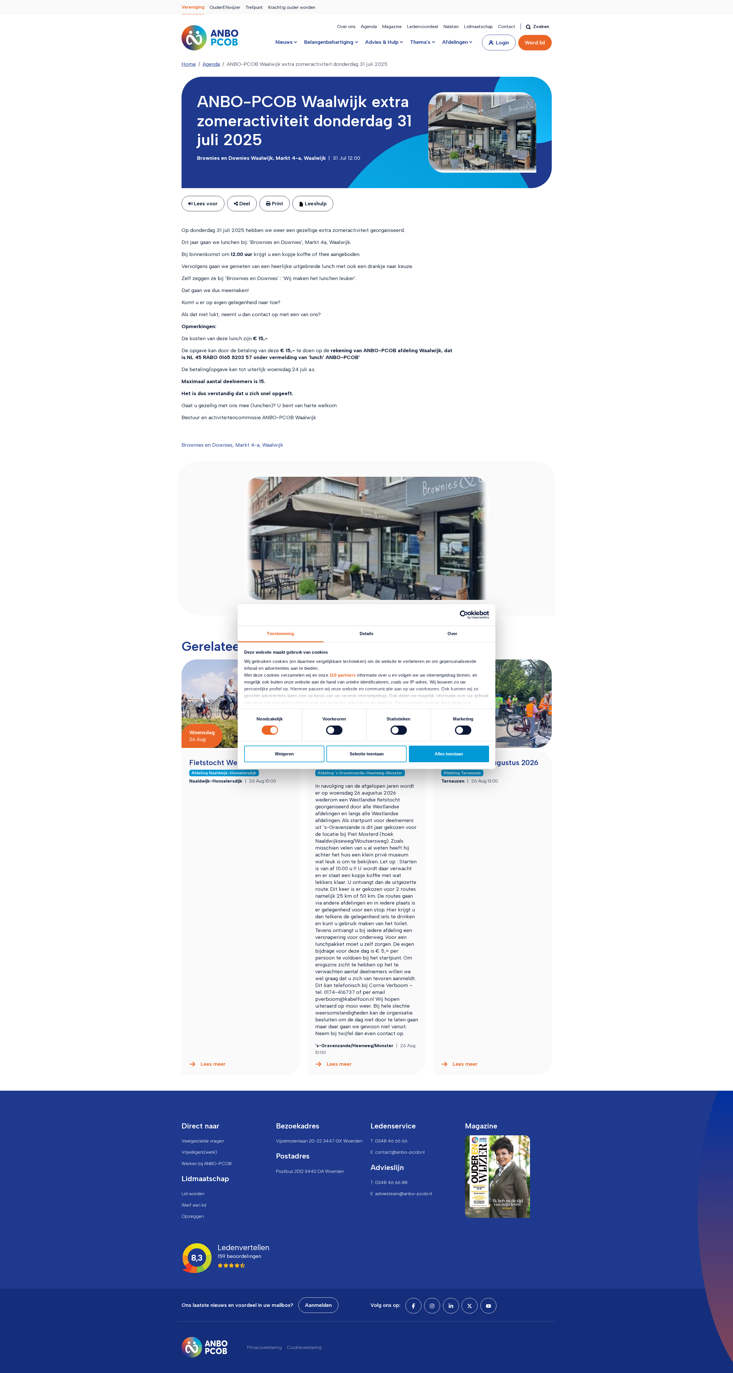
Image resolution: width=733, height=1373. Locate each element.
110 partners (343, 674)
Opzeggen (193, 1216)
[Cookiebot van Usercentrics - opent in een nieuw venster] (464, 614)
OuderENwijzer (225, 7)
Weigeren (284, 753)
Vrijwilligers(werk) (199, 1152)
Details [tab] (367, 633)
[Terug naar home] (210, 37)
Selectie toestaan (367, 753)
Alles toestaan (449, 753)
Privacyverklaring (264, 1347)
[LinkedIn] (451, 1305)
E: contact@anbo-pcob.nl (398, 1152)
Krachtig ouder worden (291, 7)
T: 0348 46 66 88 (389, 1182)
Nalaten (451, 26)
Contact (506, 26)
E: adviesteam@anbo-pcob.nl (401, 1193)
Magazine (392, 26)
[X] (470, 1305)
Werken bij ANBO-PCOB (207, 1163)
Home (189, 64)
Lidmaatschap (478, 26)
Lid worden (193, 1193)
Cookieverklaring (304, 1347)
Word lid (535, 43)
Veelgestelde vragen (203, 1141)
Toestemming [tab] (280, 633)
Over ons (346, 26)
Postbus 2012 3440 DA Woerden (310, 1171)
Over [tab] (452, 633)
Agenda (369, 26)
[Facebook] (413, 1305)
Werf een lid (194, 1205)
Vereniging (193, 7)
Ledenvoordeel (422, 26)
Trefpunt (254, 7)
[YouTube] (488, 1305)
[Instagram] (432, 1305)
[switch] (334, 730)
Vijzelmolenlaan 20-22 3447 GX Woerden (319, 1141)
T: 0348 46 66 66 (389, 1141)
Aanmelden (318, 1305)
